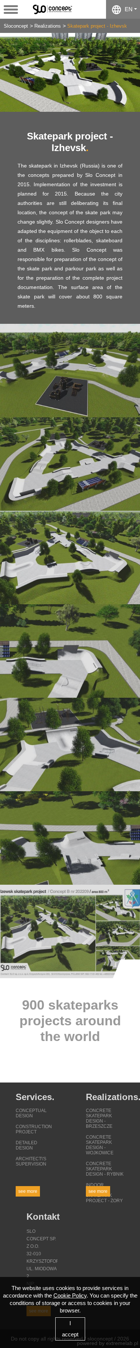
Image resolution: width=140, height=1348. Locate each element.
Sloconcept (16, 26)
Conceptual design (31, 1113)
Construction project (34, 1129)
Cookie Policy (70, 1295)
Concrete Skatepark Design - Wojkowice (99, 1144)
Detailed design (26, 1145)
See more (27, 1191)
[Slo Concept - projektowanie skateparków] (55, 9)
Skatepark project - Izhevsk (97, 26)
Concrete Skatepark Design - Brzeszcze (99, 1118)
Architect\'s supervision (31, 1161)
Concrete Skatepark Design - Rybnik (105, 1169)
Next (128, 72)
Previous (11, 72)
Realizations (47, 26)
